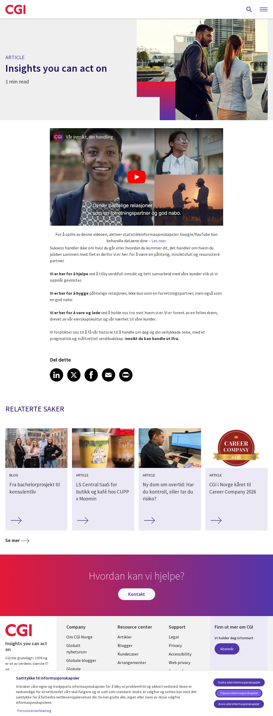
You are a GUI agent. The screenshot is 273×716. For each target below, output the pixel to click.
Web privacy (179, 662)
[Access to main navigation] (263, 9)
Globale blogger (81, 660)
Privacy (175, 645)
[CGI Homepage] (15, 9)
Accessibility (180, 654)
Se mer (12, 540)
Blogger (125, 645)
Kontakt (136, 594)
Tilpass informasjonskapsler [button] (239, 693)
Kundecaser (128, 654)
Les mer (158, 240)
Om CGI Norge (79, 637)
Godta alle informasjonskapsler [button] (239, 682)
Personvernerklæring (34, 710)
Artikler (125, 637)
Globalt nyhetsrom (76, 648)
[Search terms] (249, 9)
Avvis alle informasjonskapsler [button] (238, 704)
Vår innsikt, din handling (89, 137)
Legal (174, 637)
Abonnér (227, 648)
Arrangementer (132, 662)
